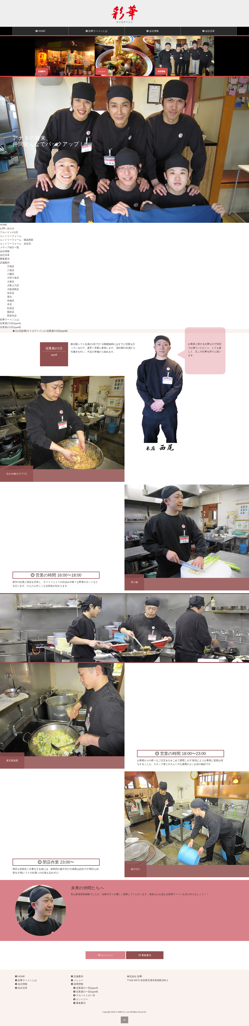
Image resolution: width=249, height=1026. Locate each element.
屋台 (9, 296)
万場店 (10, 266)
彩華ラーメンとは (97, 31)
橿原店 (10, 312)
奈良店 (10, 293)
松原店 (10, 308)
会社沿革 (209, 31)
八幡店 (10, 274)
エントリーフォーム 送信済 (15, 243)
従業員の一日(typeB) (86, 991)
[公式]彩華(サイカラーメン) (30, 331)
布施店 (10, 300)
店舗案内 (4, 262)
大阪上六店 (13, 285)
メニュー (78, 980)
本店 (9, 304)
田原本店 (12, 315)
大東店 (10, 281)
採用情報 (78, 984)
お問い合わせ (7, 228)
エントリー (106, 955)
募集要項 (4, 258)
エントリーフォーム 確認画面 (16, 239)
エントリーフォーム (10, 236)
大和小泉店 (13, 277)
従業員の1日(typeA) (10, 323)
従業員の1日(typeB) (10, 327)
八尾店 (10, 270)
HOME (41, 31)
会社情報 (154, 31)
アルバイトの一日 (85, 995)
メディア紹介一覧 (9, 247)
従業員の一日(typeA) (86, 988)
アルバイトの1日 (9, 232)
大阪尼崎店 (13, 289)
